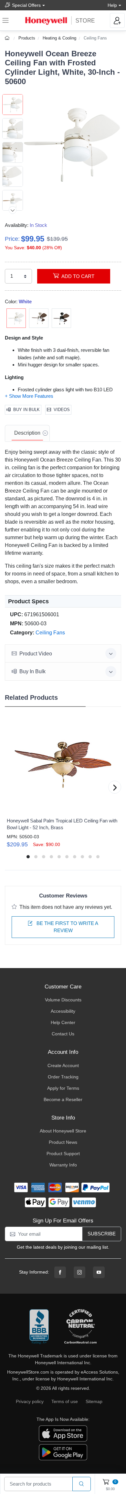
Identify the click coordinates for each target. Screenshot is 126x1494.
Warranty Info (63, 1164)
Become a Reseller (63, 1099)
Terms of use (64, 1401)
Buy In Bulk (26, 409)
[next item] (12, 210)
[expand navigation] (5, 20)
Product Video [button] (35, 653)
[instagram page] (79, 1272)
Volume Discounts (63, 999)
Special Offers (26, 5)
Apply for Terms (63, 1088)
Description (27, 433)
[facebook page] (60, 1272)
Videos (62, 409)
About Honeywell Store (63, 1130)
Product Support (63, 1153)
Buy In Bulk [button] (32, 671)
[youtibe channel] (99, 1272)
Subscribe (102, 1233)
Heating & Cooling (59, 38)
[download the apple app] (63, 1433)
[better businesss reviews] (39, 1327)
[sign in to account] (117, 20)
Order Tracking (63, 1076)
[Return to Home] (8, 38)
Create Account (63, 1065)
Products (26, 38)
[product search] (81, 1484)
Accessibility (63, 1011)
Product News (63, 1142)
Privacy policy (30, 1401)
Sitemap (94, 1401)
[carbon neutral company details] (80, 1327)
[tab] (27, 433)
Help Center (63, 1022)
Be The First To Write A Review (66, 926)
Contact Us (63, 1033)
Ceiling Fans (95, 38)
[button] (72, 143)
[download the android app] (63, 1452)
